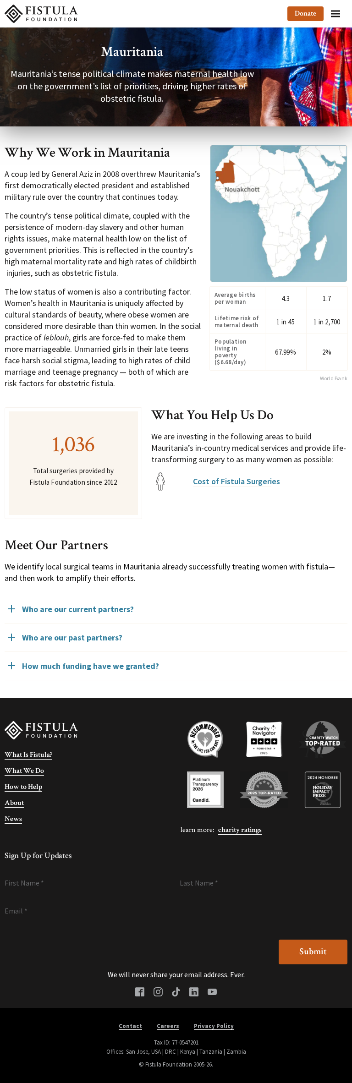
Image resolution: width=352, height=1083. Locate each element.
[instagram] (158, 992)
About (14, 803)
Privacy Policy (214, 1026)
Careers (168, 1026)
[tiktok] (176, 992)
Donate (305, 13)
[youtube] (212, 992)
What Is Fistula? (28, 755)
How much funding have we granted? (90, 666)
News (13, 819)
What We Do (24, 771)
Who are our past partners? (72, 637)
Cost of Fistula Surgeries (236, 481)
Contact (130, 1026)
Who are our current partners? (78, 609)
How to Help (23, 787)
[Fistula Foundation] (41, 730)
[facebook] (140, 992)
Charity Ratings (240, 830)
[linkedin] (194, 992)
